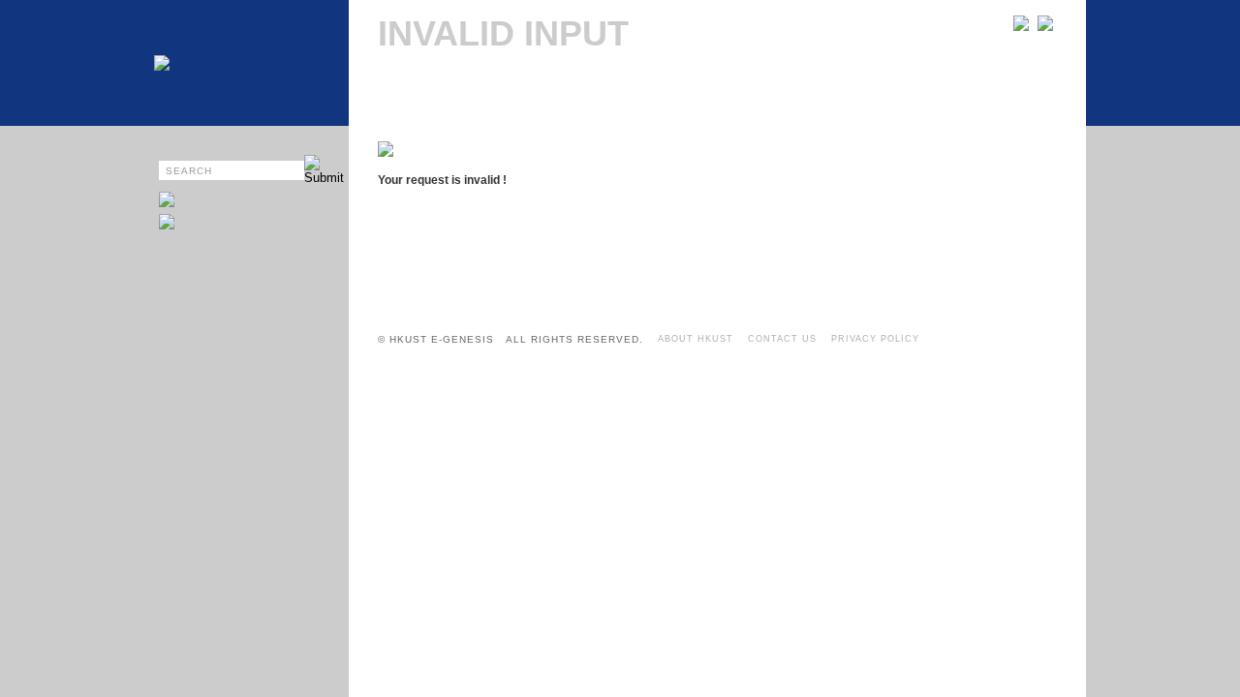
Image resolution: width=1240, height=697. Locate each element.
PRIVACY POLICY (875, 339)
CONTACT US (782, 339)
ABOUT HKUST (695, 339)
